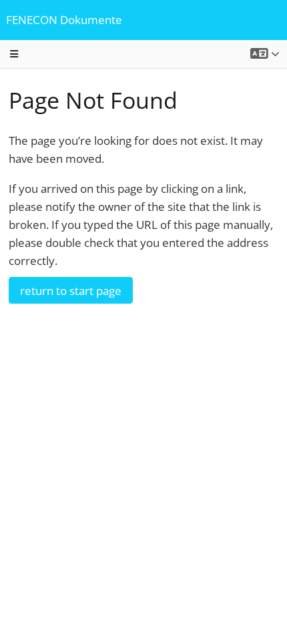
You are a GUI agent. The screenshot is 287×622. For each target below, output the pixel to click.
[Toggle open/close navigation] (14, 54)
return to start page (70, 290)
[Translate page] (265, 53)
